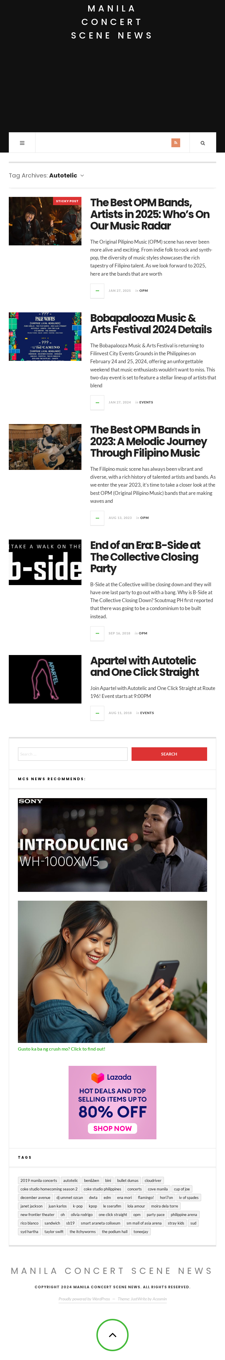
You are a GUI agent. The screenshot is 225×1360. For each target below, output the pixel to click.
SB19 (70, 1223)
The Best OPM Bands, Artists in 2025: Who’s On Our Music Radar (149, 214)
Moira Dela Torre (164, 1206)
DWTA (93, 1197)
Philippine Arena (184, 1214)
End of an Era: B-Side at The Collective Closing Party (145, 557)
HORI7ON (166, 1197)
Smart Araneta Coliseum (100, 1223)
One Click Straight (113, 1214)
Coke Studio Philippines (102, 1189)
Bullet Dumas (128, 1180)
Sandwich (52, 1223)
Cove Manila (158, 1189)
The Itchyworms (83, 1231)
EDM (107, 1197)
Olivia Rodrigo (82, 1214)
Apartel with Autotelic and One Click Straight (144, 666)
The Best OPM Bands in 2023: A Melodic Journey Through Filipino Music (148, 441)
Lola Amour (136, 1206)
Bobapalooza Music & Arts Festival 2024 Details (151, 324)
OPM (143, 290)
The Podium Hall (114, 1231)
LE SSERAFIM (112, 1206)
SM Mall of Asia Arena (144, 1223)
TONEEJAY (141, 1231)
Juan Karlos (58, 1206)
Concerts (134, 1189)
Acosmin (160, 1298)
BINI (108, 1180)
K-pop (78, 1206)
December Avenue (35, 1197)
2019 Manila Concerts (39, 1180)
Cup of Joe (182, 1189)
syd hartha (29, 1231)
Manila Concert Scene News (112, 22)
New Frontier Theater (37, 1214)
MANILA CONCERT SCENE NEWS (112, 1270)
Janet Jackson (31, 1206)
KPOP (93, 1206)
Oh (63, 1214)
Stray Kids (176, 1223)
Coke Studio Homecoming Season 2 (49, 1189)
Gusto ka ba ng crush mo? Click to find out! (61, 1048)
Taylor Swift (54, 1231)
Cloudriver (153, 1180)
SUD (193, 1223)
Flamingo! (146, 1197)
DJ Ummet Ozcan (70, 1197)
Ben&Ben (91, 1180)
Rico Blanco (29, 1223)
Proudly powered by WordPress (84, 1298)
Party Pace (156, 1214)
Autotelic (70, 1180)
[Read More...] (98, 291)
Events (146, 402)
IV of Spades (189, 1197)
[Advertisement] (112, 88)
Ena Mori (124, 1197)
